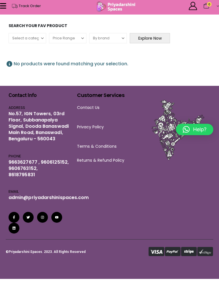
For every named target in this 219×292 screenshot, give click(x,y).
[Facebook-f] (14, 217)
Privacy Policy (90, 127)
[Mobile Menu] (3, 5)
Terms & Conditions (98, 146)
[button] (194, 129)
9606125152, (54, 162)
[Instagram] (42, 217)
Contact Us (88, 107)
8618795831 (22, 174)
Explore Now (150, 38)
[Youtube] (56, 217)
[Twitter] (28, 217)
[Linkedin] (14, 228)
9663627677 (23, 162)
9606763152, (23, 168)
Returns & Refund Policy (100, 160)
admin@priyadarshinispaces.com (49, 197)
